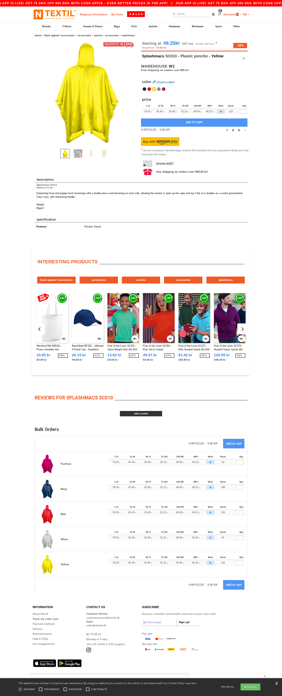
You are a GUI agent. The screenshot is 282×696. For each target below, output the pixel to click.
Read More (191, 683)
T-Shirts (66, 26)
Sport (218, 26)
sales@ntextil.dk (96, 625)
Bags (117, 26)
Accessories (99, 280)
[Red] (149, 89)
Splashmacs (153, 56)
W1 (172, 66)
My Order (117, 14)
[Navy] (144, 89)
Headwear (174, 26)
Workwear (198, 26)
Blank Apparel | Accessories (56, 280)
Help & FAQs (40, 638)
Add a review (141, 413)
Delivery (37, 628)
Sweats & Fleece (92, 26)
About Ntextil (40, 613)
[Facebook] (227, 130)
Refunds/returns (42, 633)
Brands (46, 26)
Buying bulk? (165, 163)
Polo (134, 26)
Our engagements (44, 643)
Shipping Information (93, 14)
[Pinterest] (239, 130)
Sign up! (184, 622)
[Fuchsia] (164, 89)
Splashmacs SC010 (46, 185)
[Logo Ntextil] (55, 14)
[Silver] (159, 89)
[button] (214, 14)
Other (236, 26)
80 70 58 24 (93, 634)
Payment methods (44, 623)
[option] (86, 93)
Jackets (152, 26)
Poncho (141, 280)
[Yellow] (154, 89)
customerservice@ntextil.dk (103, 617)
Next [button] (89, 96)
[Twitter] (233, 130)
